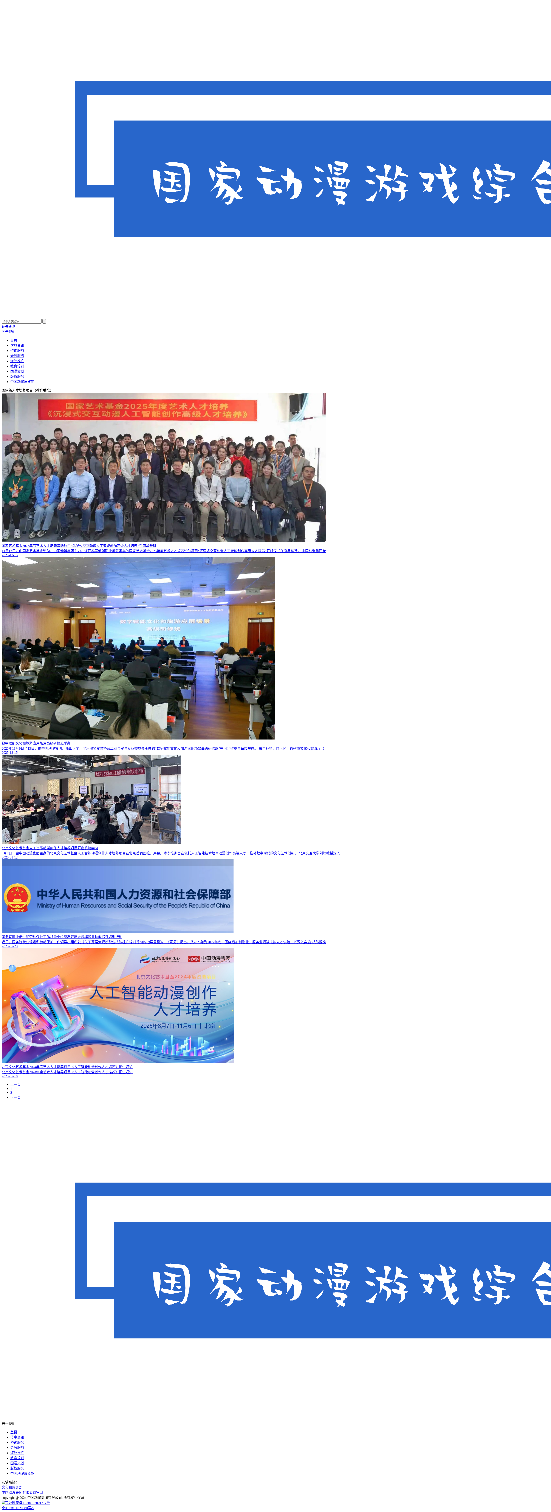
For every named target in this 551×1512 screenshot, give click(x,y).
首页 (13, 340)
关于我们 (8, 332)
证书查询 (8, 326)
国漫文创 (17, 371)
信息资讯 (17, 345)
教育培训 (17, 366)
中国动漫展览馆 (22, 382)
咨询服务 (17, 351)
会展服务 (17, 356)
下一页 (15, 1097)
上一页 (15, 1084)
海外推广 (17, 361)
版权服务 (17, 376)
